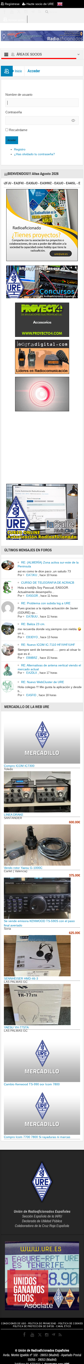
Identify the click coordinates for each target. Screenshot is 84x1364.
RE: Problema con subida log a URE (45, 603)
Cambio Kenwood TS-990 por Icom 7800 (32, 1084)
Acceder (12, 140)
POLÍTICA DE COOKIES (70, 1323)
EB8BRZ (31, 657)
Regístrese (13, 4)
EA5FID (31, 695)
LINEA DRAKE (13, 814)
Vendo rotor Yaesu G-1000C (23, 868)
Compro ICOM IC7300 (19, 766)
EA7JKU (31, 575)
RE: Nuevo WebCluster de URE (42, 682)
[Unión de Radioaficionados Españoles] (42, 35)
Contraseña (13, 112)
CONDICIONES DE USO (13, 1323)
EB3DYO (32, 637)
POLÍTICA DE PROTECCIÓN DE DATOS (33, 1326)
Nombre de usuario (18, 94)
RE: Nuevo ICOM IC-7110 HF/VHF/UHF (48, 644)
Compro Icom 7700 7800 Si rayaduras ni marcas (37, 1137)
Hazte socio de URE (40, 4)
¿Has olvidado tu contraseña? (34, 154)
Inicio (18, 71)
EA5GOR (32, 595)
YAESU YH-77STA (16, 1027)
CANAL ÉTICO (63, 1326)
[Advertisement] (42, 448)
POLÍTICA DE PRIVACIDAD (42, 1323)
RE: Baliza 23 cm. (33, 624)
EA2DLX (31, 672)
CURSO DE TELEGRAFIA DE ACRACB (47, 582)
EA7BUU (31, 616)
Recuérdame (18, 130)
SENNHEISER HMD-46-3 (21, 978)
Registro (19, 149)
